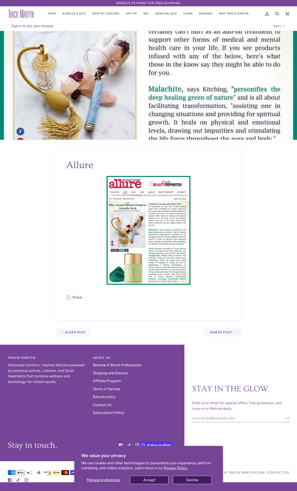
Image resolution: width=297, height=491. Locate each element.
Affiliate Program (107, 381)
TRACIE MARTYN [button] (21, 358)
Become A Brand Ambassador (117, 365)
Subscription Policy (108, 412)
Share (77, 297)
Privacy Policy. (176, 468)
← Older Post (73, 332)
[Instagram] (137, 445)
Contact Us (102, 405)
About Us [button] (101, 358)
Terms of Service (106, 389)
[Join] (283, 418)
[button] (52, 13)
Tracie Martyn (242, 472)
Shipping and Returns (110, 373)
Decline (192, 480)
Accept (149, 480)
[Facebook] (121, 445)
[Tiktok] (129, 445)
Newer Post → (223, 332)
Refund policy (104, 397)
